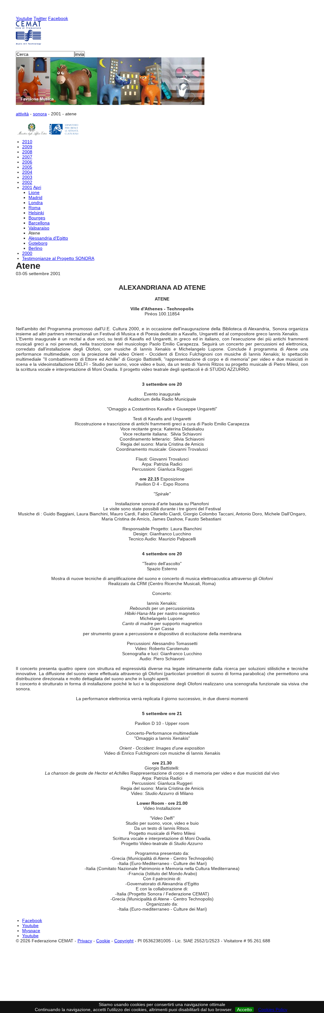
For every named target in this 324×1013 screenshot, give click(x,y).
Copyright (124, 940)
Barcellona (39, 222)
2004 (27, 172)
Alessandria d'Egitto (48, 238)
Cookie (103, 940)
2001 (27, 187)
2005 (27, 167)
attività (22, 113)
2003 (27, 177)
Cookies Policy (272, 1009)
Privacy (85, 940)
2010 (27, 141)
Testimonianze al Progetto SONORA (58, 258)
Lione (34, 192)
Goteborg (37, 243)
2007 (27, 156)
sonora (40, 113)
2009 (27, 146)
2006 (27, 162)
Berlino (35, 248)
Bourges (36, 217)
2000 (27, 253)
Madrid (35, 197)
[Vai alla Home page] (162, 33)
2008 (27, 151)
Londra (35, 202)
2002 (27, 182)
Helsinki (36, 212)
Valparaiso (38, 227)
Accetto (244, 1009)
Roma (34, 207)
